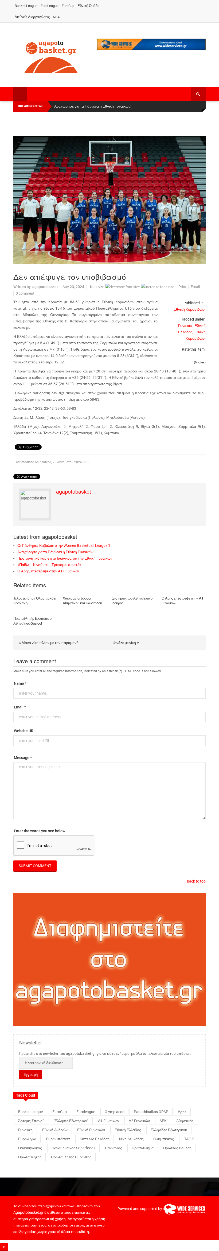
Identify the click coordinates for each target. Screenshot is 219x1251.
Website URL (25, 731)
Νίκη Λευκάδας (131, 1139)
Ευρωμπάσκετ (58, 1139)
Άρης (182, 1112)
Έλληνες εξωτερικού (71, 1121)
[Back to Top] (4, 1247)
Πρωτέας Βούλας (177, 1148)
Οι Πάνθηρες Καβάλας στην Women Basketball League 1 (63, 545)
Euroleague (85, 1112)
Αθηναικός (185, 1121)
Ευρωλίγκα (27, 1139)
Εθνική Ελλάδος (128, 1130)
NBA (56, 17)
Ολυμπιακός (163, 1139)
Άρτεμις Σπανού (31, 1121)
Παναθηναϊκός (30, 1148)
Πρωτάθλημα (143, 1148)
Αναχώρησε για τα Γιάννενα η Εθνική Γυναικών (55, 552)
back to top (196, 881)
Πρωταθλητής (29, 1157)
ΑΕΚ (163, 1121)
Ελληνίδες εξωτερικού (169, 1130)
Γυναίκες (185, 325)
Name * (20, 683)
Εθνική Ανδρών (55, 1130)
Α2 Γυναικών (139, 1121)
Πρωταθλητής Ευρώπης (71, 1157)
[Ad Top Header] (151, 44)
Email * (20, 707)
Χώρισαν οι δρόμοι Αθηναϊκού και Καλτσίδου (82, 600)
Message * (23, 758)
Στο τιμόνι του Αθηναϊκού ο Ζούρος (132, 600)
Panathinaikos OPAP (151, 1112)
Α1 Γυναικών (108, 1121)
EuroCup (68, 6)
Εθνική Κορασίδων (189, 309)
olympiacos (114, 1112)
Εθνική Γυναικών (91, 1130)
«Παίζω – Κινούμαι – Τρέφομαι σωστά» (49, 565)
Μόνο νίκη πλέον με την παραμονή (50, 643)
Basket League (26, 6)
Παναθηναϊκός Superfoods (73, 1148)
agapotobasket (45, 287)
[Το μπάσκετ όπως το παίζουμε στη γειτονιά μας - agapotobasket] (51, 56)
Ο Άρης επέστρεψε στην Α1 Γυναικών (48, 571)
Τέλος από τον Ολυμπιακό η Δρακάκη (34, 600)
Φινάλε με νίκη (125, 643)
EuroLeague (49, 6)
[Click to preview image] (109, 200)
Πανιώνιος (113, 1148)
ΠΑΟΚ (188, 1139)
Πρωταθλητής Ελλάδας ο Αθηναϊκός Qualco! (32, 621)
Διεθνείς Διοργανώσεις (32, 17)
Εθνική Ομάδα (88, 6)
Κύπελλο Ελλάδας (95, 1139)
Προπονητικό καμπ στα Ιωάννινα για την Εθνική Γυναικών (64, 558)
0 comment (25, 293)
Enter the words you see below (39, 831)
